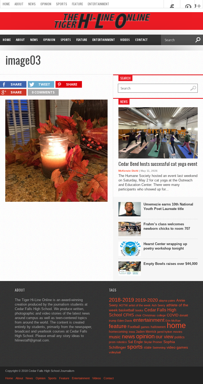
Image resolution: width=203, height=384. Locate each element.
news (128, 336)
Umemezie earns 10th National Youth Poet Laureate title (168, 206)
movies (177, 331)
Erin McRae (173, 320)
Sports (61, 4)
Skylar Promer (153, 342)
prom (112, 342)
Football (134, 327)
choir (138, 315)
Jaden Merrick (146, 332)
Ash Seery (158, 305)
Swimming (159, 347)
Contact (141, 40)
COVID (172, 315)
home (176, 325)
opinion (145, 336)
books (139, 310)
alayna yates (167, 300)
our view (164, 336)
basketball (126, 310)
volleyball (115, 352)
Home (6, 4)
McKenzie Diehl (128, 170)
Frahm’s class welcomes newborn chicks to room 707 (167, 226)
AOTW (123, 305)
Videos (125, 40)
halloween (158, 327)
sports (135, 347)
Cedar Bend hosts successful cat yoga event (157, 164)
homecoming (118, 332)
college (161, 315)
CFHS (128, 315)
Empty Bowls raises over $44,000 (170, 264)
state (147, 347)
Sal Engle (135, 342)
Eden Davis (124, 320)
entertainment (148, 320)
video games (177, 347)
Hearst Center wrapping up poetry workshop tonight (165, 246)
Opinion (45, 4)
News (32, 4)
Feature (77, 4)
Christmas (149, 315)
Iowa (132, 331)
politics (179, 337)
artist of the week (140, 305)
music (115, 336)
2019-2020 (146, 300)
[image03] (56, 200)
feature (118, 326)
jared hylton (164, 331)
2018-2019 (121, 300)
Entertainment (98, 4)
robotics (122, 342)
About (19, 4)
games (145, 327)
